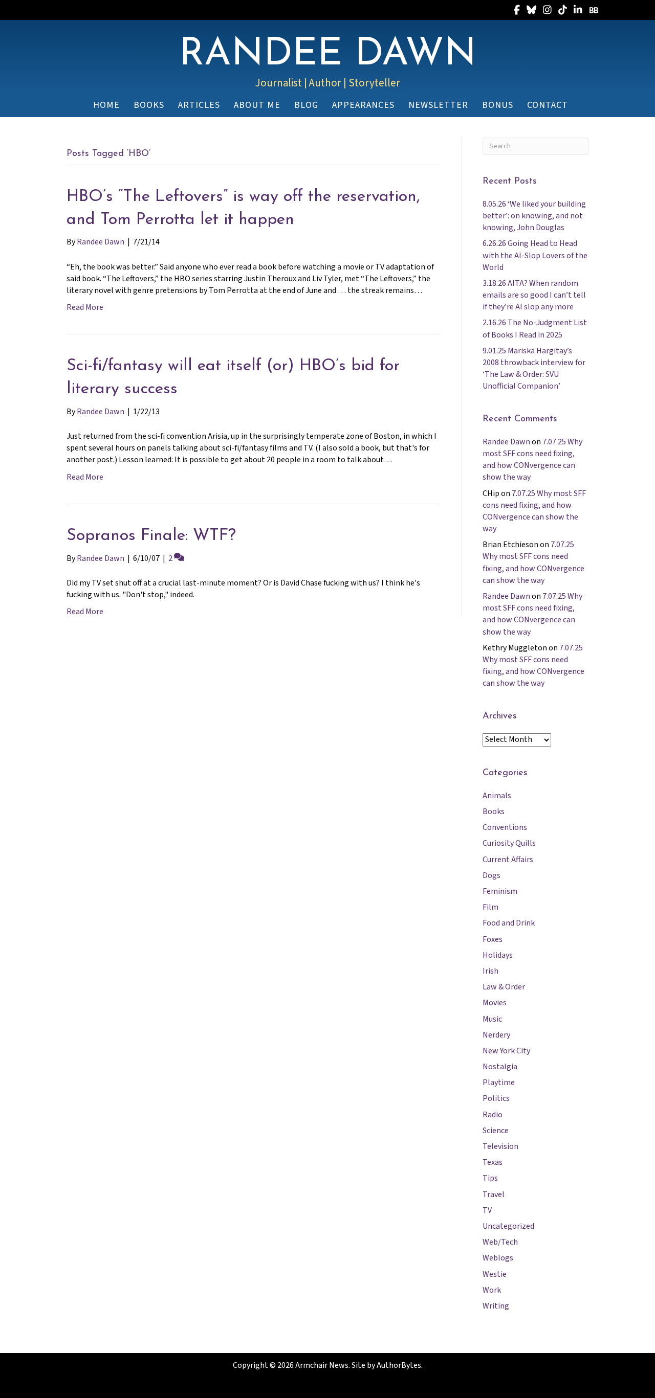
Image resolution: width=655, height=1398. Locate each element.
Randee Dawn (506, 441)
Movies (495, 1002)
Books (494, 811)
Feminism (500, 891)
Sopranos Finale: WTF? (151, 536)
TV (487, 1210)
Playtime (499, 1082)
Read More (85, 307)
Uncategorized (508, 1226)
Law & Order (504, 987)
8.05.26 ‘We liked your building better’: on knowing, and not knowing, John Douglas (534, 215)
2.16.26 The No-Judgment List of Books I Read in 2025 (535, 328)
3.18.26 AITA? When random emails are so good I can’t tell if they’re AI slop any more (534, 295)
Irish (490, 971)
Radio (493, 1114)
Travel (494, 1194)
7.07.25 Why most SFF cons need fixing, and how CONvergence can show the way (532, 459)
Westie (495, 1274)
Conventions (505, 827)
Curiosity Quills (509, 843)
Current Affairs (508, 859)
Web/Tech (500, 1242)
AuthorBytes (399, 1365)
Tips (490, 1178)
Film (490, 907)
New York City (506, 1050)
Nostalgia (500, 1066)
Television (500, 1146)
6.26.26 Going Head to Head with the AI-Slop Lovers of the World (535, 255)
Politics (496, 1098)
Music (492, 1019)
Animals (497, 795)
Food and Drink (509, 923)
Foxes (493, 939)
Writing (496, 1306)
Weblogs (498, 1258)
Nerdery (496, 1035)
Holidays (498, 955)
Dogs (491, 875)
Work (492, 1290)
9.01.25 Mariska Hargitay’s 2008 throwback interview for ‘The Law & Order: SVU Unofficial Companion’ (534, 368)
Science (496, 1130)
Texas (493, 1162)
